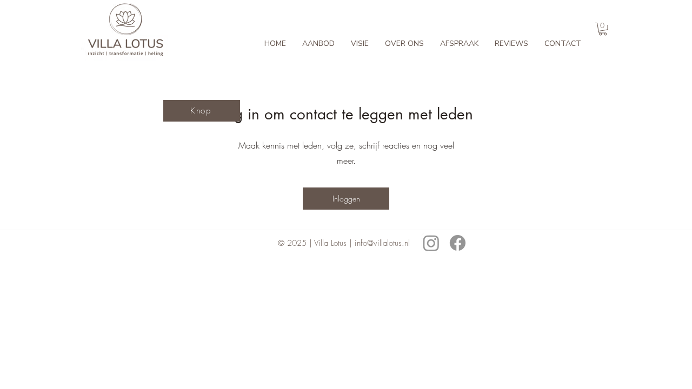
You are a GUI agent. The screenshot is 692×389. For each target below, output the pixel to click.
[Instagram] (431, 242)
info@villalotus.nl (382, 243)
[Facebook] (457, 242)
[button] (602, 29)
